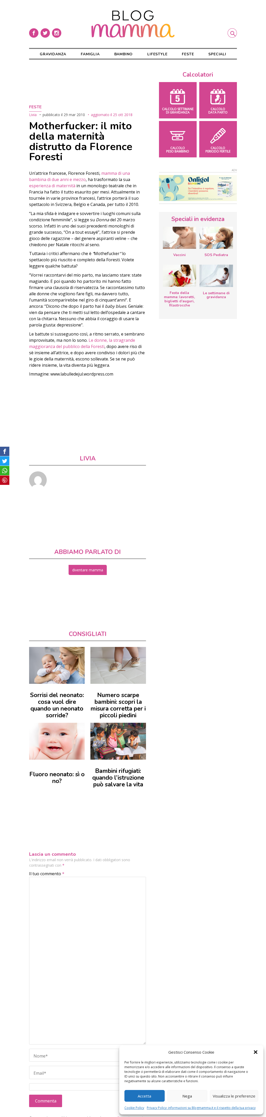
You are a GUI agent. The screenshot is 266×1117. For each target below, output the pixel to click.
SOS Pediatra (216, 254)
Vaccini (179, 254)
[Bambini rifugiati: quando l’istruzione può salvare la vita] (118, 741)
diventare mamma (87, 569)
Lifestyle (157, 54)
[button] (255, 1052)
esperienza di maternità (52, 186)
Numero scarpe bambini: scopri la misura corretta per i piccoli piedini (118, 705)
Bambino (123, 54)
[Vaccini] (179, 238)
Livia (33, 114)
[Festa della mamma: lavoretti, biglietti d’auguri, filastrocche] (179, 276)
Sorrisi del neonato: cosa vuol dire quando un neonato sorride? (57, 705)
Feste (188, 54)
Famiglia (90, 54)
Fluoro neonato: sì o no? (57, 777)
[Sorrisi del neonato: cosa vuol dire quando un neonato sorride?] (56, 665)
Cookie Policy (134, 1108)
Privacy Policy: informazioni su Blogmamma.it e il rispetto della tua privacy (201, 1108)
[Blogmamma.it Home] (133, 24)
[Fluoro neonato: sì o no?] (56, 741)
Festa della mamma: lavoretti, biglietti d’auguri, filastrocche (179, 298)
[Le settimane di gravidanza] (216, 276)
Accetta (144, 1096)
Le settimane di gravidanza (216, 295)
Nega (187, 1096)
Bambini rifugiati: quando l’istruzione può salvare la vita (118, 777)
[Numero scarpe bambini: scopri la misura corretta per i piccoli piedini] (118, 665)
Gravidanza (53, 54)
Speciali (217, 54)
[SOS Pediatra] (216, 238)
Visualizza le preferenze (234, 1096)
